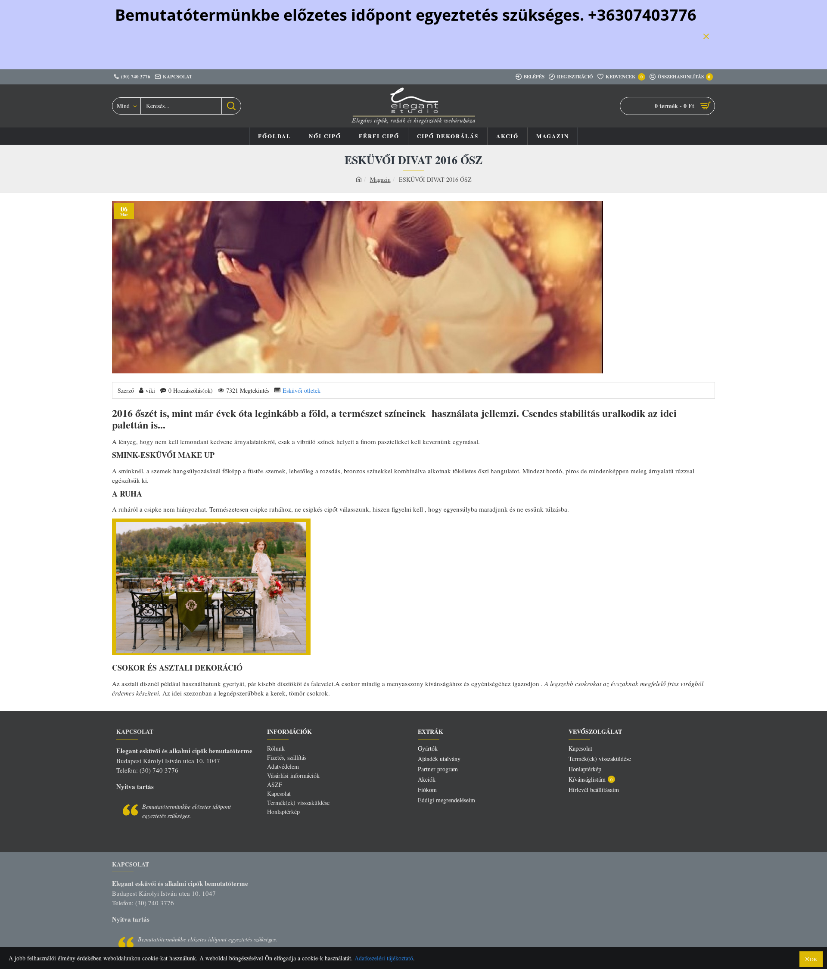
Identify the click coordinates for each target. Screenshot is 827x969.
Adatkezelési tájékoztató (383, 958)
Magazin (380, 179)
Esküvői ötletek (301, 390)
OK (814, 959)
